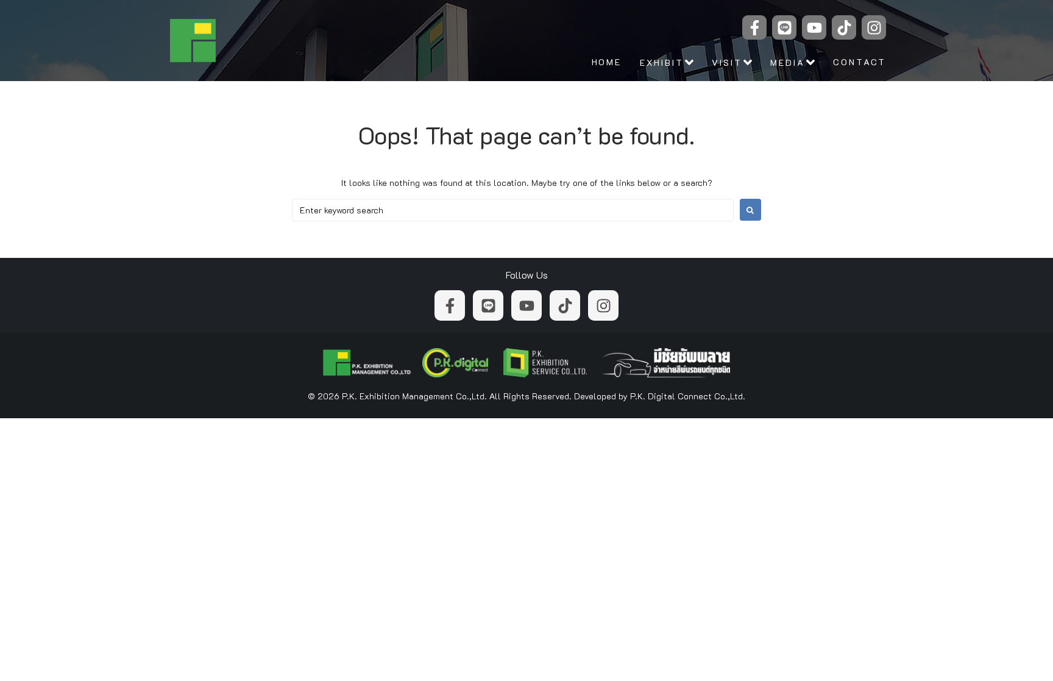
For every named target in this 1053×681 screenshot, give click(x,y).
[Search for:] (513, 210)
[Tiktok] (844, 27)
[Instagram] (874, 27)
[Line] (784, 27)
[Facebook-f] (754, 27)
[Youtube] (814, 27)
